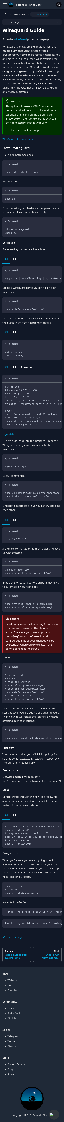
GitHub (11, 1018)
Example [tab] (26, 367)
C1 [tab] (6, 259)
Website (12, 980)
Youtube (12, 990)
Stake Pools (14, 1013)
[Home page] (5, 14)
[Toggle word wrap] (52, 278)
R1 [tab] (14, 259)
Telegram (12, 1036)
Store (10, 1074)
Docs (10, 985)
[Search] (59, 4)
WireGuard (20, 39)
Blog (10, 1069)
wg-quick (8, 434)
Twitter (11, 1041)
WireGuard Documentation (18, 139)
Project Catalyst (16, 1064)
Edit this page (14, 937)
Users (10, 1008)
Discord (12, 1046)
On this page (12, 22)
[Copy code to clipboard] (57, 171)
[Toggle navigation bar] (4, 4)
